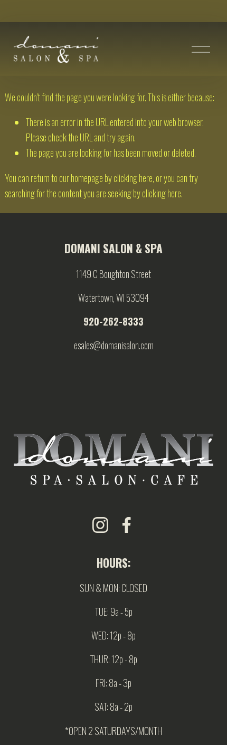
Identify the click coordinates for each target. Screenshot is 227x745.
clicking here (133, 177)
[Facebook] (126, 525)
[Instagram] (100, 525)
